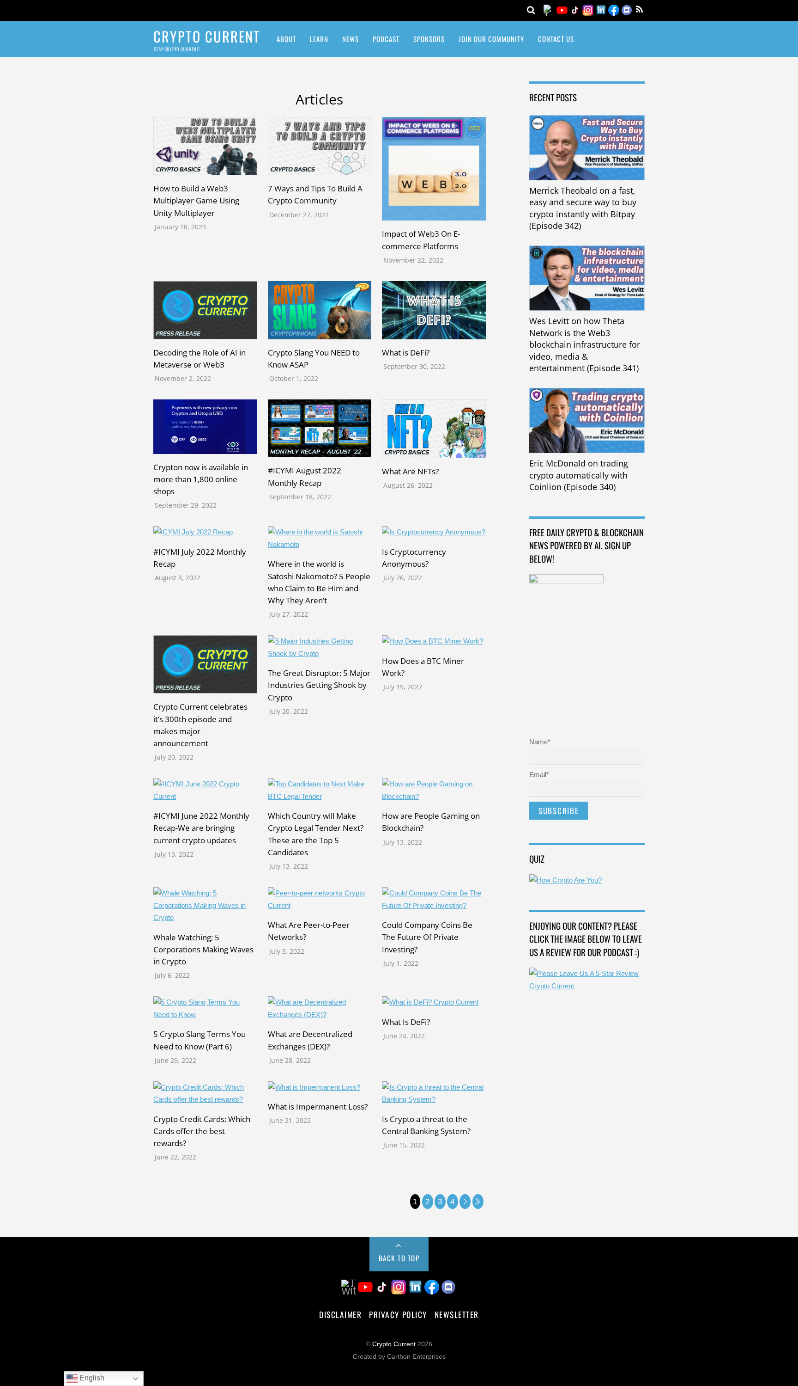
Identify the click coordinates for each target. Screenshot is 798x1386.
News (350, 39)
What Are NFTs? (410, 471)
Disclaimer (340, 1314)
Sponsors (429, 39)
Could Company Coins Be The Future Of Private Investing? (427, 936)
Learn (319, 39)
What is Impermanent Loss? (318, 1106)
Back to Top (399, 1258)
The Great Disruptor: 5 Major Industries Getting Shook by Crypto (319, 684)
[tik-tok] (574, 9)
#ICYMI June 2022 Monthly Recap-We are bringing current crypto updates (201, 827)
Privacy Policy (398, 1314)
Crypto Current (394, 1344)
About (286, 39)
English (91, 1378)
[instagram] (587, 9)
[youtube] (562, 9)
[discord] (626, 9)
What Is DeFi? (406, 1021)
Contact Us (556, 39)
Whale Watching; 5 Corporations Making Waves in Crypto (203, 949)
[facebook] (613, 9)
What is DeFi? (405, 352)
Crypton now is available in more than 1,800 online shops (200, 479)
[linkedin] (600, 9)
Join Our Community (491, 39)
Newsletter (457, 1314)
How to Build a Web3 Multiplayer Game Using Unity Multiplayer (196, 200)
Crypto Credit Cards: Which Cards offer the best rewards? (201, 1130)
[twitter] (549, 9)
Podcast (386, 39)
